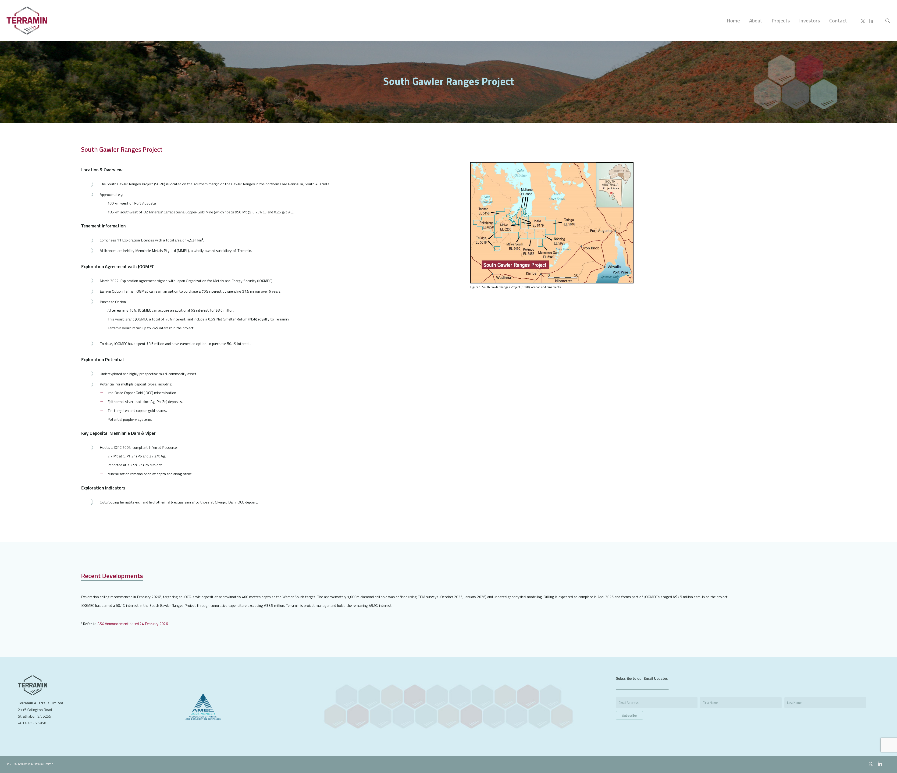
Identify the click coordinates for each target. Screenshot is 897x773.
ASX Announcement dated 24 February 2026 (132, 624)
